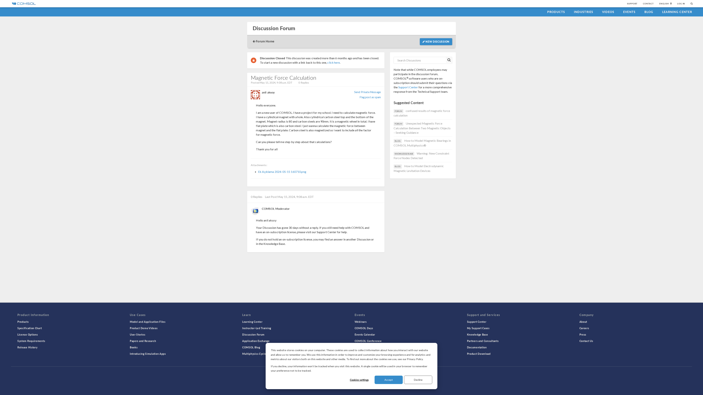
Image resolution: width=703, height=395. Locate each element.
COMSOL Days (364, 328)
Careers (584, 328)
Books (134, 347)
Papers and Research (143, 341)
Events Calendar (365, 334)
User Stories (137, 334)
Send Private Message (367, 92)
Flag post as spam (370, 97)
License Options (27, 334)
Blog (648, 12)
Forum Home (265, 41)
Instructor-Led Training (256, 328)
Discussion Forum (274, 28)
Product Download (479, 354)
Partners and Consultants (483, 341)
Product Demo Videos (143, 328)
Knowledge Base (477, 334)
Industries (583, 12)
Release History (27, 347)
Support (632, 3)
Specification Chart (29, 328)
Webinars (361, 321)
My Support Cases (478, 328)
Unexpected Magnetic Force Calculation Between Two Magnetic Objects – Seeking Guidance (422, 128)
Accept (388, 379)
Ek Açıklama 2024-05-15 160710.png (282, 171)
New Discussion (437, 41)
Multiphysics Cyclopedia (257, 354)
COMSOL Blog (251, 347)
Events (629, 12)
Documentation (477, 347)
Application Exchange (256, 341)
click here (333, 62)
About (583, 321)
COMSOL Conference (368, 341)
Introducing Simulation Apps (148, 354)
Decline (418, 379)
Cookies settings (359, 380)
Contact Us (586, 341)
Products (556, 12)
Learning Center (677, 12)
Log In (681, 3)
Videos (608, 12)
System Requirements (31, 341)
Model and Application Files (147, 321)
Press (582, 334)
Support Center (408, 87)
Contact (648, 3)
